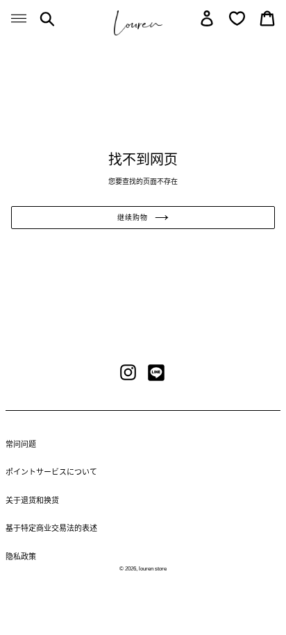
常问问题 (21, 444)
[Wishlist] (237, 18)
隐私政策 (21, 556)
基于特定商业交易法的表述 (51, 528)
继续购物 (132, 217)
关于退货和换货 (32, 500)
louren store (153, 569)
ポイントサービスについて (51, 472)
